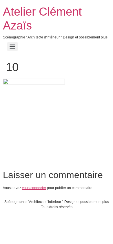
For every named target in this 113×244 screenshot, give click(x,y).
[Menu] (12, 46)
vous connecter (34, 188)
